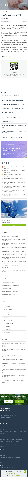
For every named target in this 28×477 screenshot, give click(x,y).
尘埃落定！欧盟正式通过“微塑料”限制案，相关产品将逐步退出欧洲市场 (14, 262)
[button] (25, 157)
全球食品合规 (6, 314)
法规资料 (6, 452)
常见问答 (11, 452)
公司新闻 (20, 431)
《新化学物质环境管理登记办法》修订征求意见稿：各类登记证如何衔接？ (14, 191)
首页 (1, 11)
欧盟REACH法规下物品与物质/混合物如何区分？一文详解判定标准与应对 (14, 258)
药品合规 (5, 317)
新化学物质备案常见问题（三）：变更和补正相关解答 (13, 251)
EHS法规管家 (17, 457)
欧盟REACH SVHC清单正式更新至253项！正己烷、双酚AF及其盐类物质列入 (13, 244)
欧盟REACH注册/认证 (5, 21)
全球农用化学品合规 (8, 309)
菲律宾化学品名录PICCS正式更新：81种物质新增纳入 (13, 355)
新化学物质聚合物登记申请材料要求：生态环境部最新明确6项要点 (13, 364)
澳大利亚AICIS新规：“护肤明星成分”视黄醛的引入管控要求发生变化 (14, 195)
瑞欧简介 (2, 431)
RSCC (1, 462)
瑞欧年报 (15, 431)
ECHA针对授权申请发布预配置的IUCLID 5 (12, 117)
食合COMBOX (23, 459)
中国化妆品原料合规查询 (14, 459)
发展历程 (11, 431)
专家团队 (6, 431)
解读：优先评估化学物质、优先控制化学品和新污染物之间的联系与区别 (13, 240)
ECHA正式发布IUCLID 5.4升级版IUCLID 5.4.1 (12, 96)
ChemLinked (2, 457)
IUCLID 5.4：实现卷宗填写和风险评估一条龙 (12, 137)
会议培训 (15, 452)
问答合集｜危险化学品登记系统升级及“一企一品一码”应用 (14, 254)
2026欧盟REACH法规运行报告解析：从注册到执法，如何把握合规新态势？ (14, 179)
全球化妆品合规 (7, 312)
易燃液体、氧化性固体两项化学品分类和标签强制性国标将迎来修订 (13, 350)
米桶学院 (23, 452)
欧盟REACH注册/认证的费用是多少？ (9, 282)
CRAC (19, 452)
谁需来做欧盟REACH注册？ (7, 288)
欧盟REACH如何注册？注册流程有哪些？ (10, 285)
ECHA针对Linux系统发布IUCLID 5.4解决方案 (12, 100)
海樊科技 (2, 467)
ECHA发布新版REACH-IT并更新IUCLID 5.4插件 (13, 108)
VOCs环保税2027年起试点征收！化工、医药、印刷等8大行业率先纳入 (13, 381)
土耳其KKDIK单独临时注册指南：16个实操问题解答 (12, 359)
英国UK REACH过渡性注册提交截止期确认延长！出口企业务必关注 (15, 183)
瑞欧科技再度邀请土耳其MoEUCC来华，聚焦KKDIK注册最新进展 (14, 344)
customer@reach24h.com (15, 475)
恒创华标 (11, 467)
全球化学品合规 (7, 306)
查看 (14, 225)
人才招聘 (24, 431)
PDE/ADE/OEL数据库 (4, 459)
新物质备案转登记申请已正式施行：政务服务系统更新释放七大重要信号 (13, 376)
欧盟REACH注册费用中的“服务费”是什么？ (10, 291)
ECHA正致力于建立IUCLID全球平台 (10, 121)
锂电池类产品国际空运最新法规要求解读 (10, 236)
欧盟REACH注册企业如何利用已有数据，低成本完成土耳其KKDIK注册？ (14, 187)
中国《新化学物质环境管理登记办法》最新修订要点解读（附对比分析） (14, 171)
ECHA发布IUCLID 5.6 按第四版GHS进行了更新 (13, 104)
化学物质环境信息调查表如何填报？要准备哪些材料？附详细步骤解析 (13, 266)
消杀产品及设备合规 (8, 320)
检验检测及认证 (7, 332)
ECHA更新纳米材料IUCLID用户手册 (10, 113)
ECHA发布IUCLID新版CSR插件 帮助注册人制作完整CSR (14, 126)
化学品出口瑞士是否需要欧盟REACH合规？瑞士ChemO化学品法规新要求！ (14, 248)
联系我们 (2, 433)
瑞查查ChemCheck (10, 457)
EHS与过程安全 (7, 329)
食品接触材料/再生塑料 (8, 323)
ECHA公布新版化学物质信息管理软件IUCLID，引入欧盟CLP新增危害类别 (14, 132)
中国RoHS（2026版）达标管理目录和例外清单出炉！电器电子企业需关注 (14, 167)
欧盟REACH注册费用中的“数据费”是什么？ (10, 294)
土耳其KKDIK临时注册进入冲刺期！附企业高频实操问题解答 (14, 370)
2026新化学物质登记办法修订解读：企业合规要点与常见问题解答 (14, 175)
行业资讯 (5, 11)
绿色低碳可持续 (7, 326)
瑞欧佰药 (6, 467)
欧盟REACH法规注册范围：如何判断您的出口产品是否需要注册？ (13, 271)
